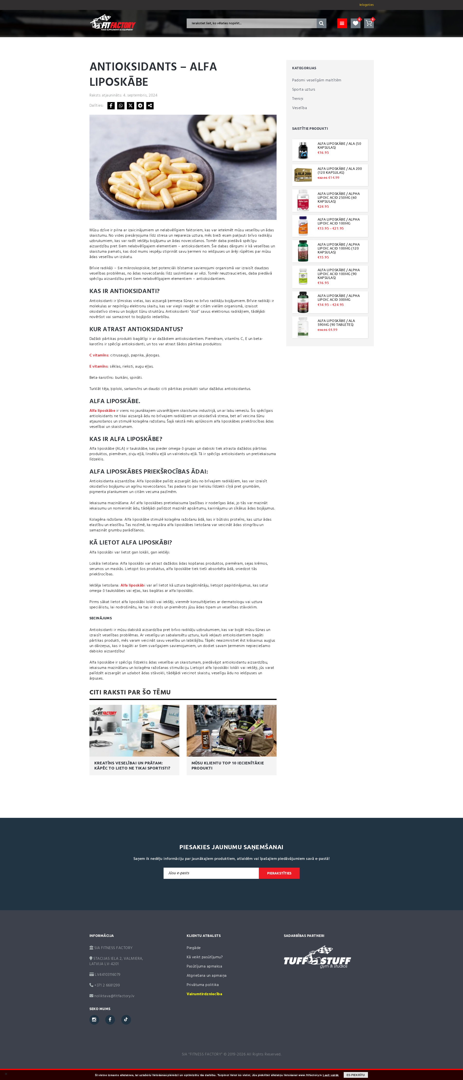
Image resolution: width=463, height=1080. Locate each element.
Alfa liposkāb (132, 585)
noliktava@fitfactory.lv (114, 996)
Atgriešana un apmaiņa (207, 976)
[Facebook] (111, 105)
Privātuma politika (203, 985)
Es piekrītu (356, 1075)
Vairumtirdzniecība (204, 994)
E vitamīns (98, 366)
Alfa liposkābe (102, 411)
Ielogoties (366, 5)
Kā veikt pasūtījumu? (205, 957)
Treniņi (298, 99)
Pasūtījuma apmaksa (204, 966)
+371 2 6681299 (106, 985)
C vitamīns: (99, 355)
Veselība (299, 108)
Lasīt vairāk (331, 1075)
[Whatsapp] (120, 105)
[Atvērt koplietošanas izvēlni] (150, 105)
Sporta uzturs (303, 89)
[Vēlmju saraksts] (355, 23)
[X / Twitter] (130, 105)
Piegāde (194, 948)
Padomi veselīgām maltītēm (316, 80)
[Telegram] (140, 105)
